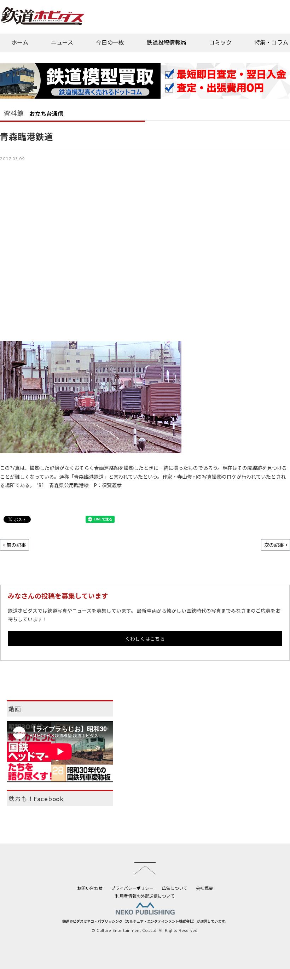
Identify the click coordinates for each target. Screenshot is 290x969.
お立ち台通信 (46, 113)
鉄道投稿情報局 (166, 42)
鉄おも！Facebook (36, 798)
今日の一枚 (110, 42)
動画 (14, 709)
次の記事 (274, 544)
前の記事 (16, 544)
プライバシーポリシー (132, 888)
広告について (174, 888)
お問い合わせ (90, 888)
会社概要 (204, 888)
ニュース (62, 42)
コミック (220, 42)
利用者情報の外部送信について (145, 896)
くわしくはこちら (145, 638)
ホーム (19, 42)
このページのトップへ (145, 868)
